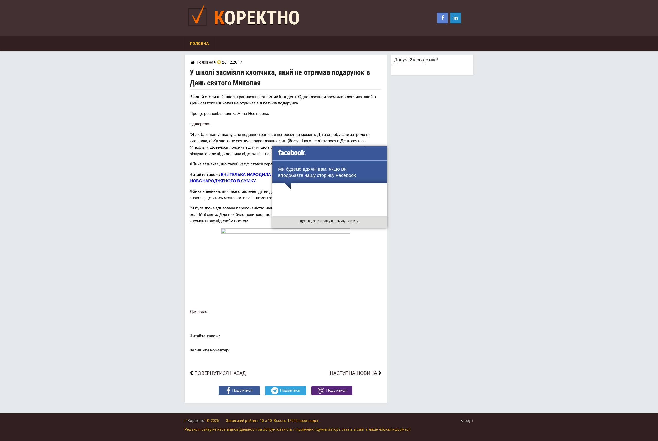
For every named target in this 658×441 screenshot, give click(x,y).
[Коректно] (199, 27)
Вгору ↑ (467, 421)
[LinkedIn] (455, 18)
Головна (199, 43)
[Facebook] (442, 18)
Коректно (257, 18)
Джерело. (199, 312)
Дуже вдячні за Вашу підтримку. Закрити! (329, 221)
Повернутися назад (220, 373)
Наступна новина (353, 373)
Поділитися (242, 390)
